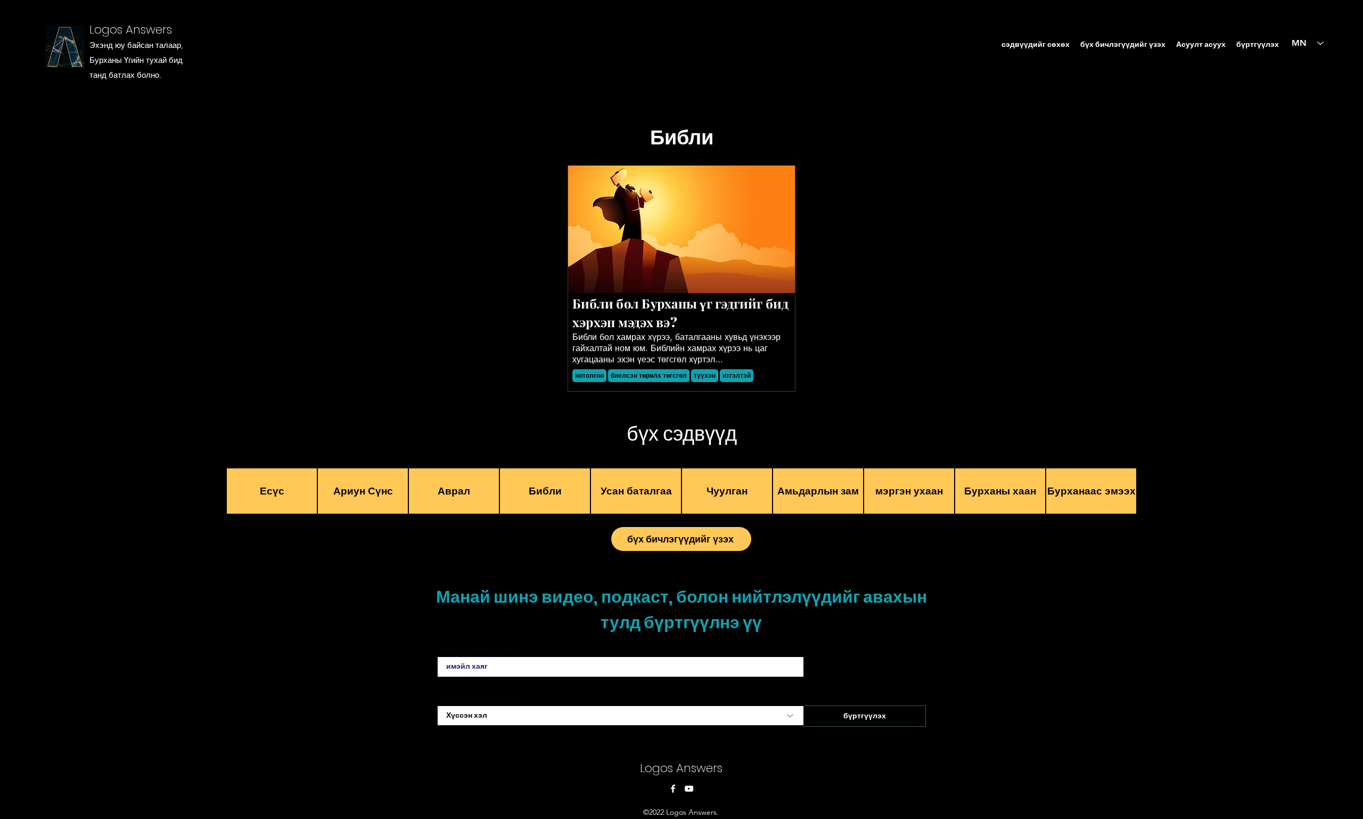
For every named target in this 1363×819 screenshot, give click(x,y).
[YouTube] (689, 788)
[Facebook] (673, 788)
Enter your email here (476, 649)
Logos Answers (130, 29)
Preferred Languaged (477, 698)
